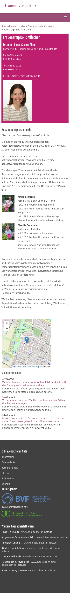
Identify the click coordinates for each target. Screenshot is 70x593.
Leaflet (18, 366)
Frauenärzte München (40, 26)
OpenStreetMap (32, 366)
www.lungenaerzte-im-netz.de (40, 556)
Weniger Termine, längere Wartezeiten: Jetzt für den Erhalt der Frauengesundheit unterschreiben (34, 383)
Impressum (7, 456)
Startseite (6, 26)
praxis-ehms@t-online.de (26, 75)
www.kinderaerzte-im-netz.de (40, 542)
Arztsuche (19, 26)
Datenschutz (8, 462)
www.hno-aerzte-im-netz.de (36, 531)
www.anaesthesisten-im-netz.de (38, 570)
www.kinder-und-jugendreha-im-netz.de (31, 549)
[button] (27, 340)
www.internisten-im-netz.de (52, 537)
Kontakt (5, 483)
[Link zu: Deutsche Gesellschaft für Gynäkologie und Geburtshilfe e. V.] (22, 517)
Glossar (5, 473)
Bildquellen (7, 478)
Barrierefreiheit (9, 467)
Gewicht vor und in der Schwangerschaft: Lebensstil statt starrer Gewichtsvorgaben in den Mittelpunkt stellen (33, 419)
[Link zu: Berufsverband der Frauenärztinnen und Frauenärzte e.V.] (25, 503)
